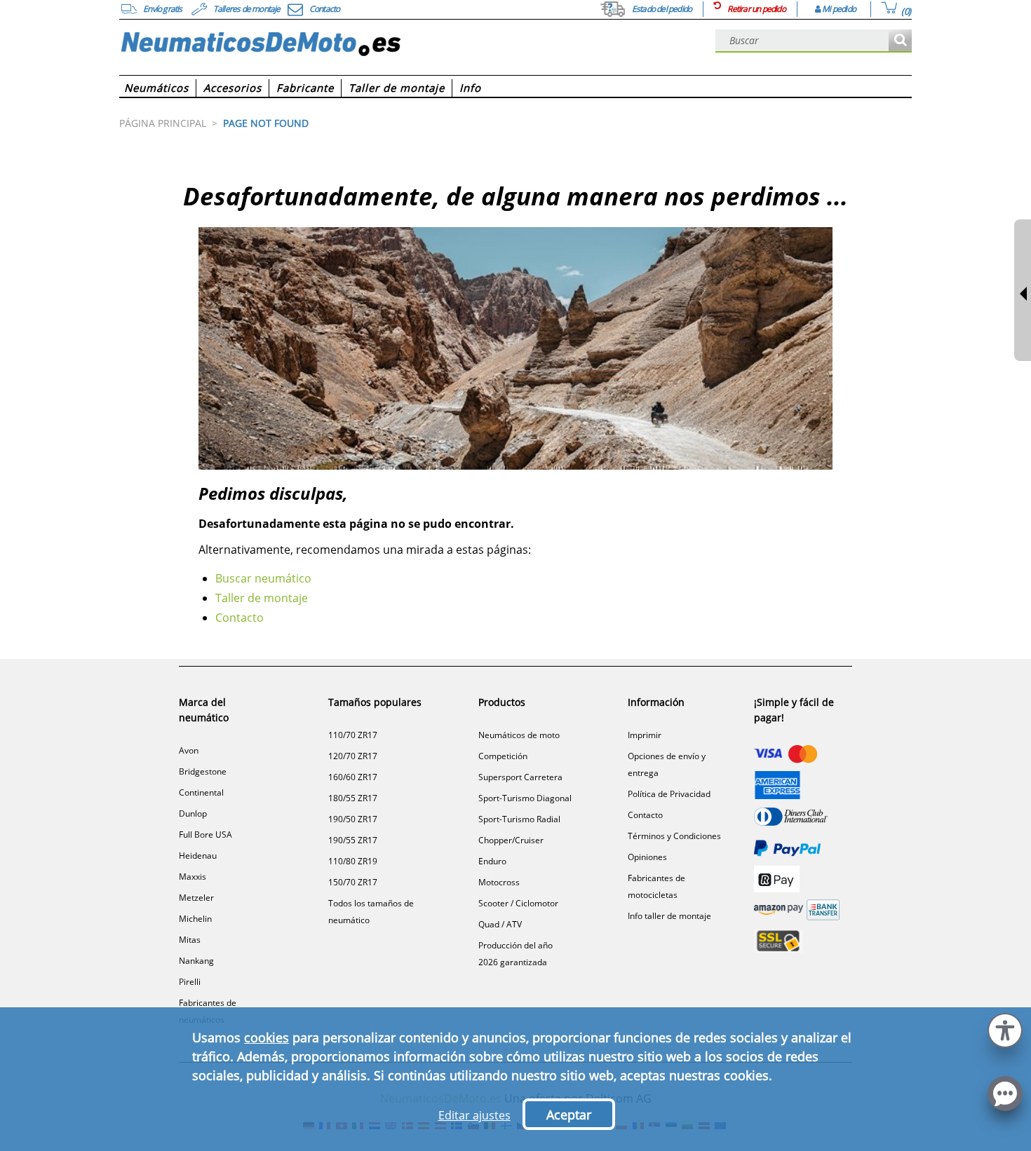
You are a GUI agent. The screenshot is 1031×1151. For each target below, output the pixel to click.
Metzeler (196, 898)
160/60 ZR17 (352, 777)
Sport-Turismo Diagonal (525, 798)
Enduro (492, 861)
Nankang (196, 961)
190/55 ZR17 (352, 840)
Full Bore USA (205, 834)
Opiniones (647, 857)
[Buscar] (900, 41)
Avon (188, 750)
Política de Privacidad (669, 794)
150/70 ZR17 (352, 882)
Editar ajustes (474, 1115)
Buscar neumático (263, 578)
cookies (266, 1037)
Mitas (190, 940)
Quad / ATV (500, 924)
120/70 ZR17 (352, 756)
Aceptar (568, 1114)
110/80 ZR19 (352, 861)
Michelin (195, 919)
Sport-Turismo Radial (519, 819)
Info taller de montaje (669, 916)
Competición (502, 756)
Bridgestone (203, 771)
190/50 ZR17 (352, 819)
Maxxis (192, 877)
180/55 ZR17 (352, 798)
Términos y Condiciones (674, 836)
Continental (201, 792)
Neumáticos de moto (519, 735)
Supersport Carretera (520, 777)
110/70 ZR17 (352, 735)
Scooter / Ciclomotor (518, 903)
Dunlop (193, 813)
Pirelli (190, 982)
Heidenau (198, 855)
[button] (1005, 1028)
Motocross (499, 882)
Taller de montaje (261, 598)
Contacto (239, 617)
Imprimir (644, 735)
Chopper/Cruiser (511, 840)
